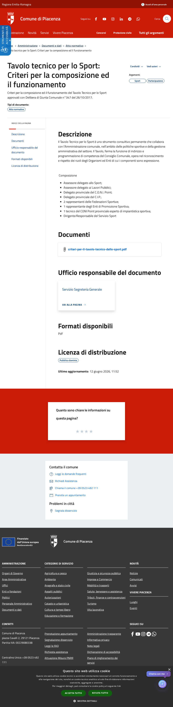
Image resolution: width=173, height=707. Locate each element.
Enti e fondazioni (11, 591)
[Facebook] (94, 18)
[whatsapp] (154, 634)
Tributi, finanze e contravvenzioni (106, 597)
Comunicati (136, 579)
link (119, 686)
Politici (6, 597)
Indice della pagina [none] (21, 123)
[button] (167, 19)
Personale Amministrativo (17, 604)
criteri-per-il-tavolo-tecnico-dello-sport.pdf (97, 249)
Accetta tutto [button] (73, 693)
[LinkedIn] (120, 18)
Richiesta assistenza (56, 652)
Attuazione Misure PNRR (59, 658)
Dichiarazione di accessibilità (103, 652)
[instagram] (143, 634)
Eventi (133, 608)
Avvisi (133, 585)
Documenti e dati (51, 46)
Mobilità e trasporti (98, 585)
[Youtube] (103, 18)
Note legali (93, 646)
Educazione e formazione (59, 616)
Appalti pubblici (53, 591)
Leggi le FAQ (52, 646)
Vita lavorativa (95, 610)
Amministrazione (28, 46)
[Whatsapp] (136, 18)
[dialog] (86, 686)
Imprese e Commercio (99, 579)
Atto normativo (74, 46)
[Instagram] (111, 18)
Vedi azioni (152, 66)
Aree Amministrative (14, 579)
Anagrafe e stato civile (57, 585)
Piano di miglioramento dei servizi (102, 660)
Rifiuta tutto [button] (100, 693)
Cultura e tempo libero (57, 610)
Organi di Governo (12, 573)
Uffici (5, 585)
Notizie (134, 573)
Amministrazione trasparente (104, 634)
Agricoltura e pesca (56, 573)
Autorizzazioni (53, 597)
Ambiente (50, 579)
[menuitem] (15, 33)
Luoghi (134, 602)
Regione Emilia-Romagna (16, 4)
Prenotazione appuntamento (61, 634)
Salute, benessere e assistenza (104, 591)
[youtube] (138, 634)
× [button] (169, 669)
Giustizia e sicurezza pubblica (104, 573)
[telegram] (148, 634)
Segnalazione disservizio (58, 640)
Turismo (91, 604)
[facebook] (132, 634)
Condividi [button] (135, 66)
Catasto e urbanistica (57, 604)
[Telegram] (128, 18)
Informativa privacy (98, 640)
